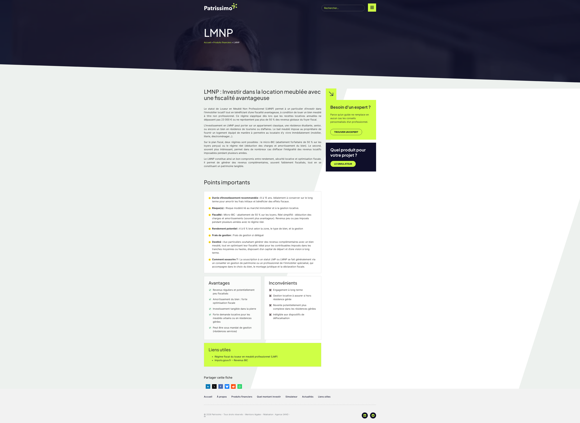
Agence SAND (281, 414)
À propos (222, 396)
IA (205, 416)
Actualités (307, 396)
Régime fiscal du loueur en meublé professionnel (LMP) (246, 356)
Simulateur (291, 396)
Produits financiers (222, 42)
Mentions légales (253, 414)
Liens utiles (324, 396)
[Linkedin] (365, 415)
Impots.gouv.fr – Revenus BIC (231, 360)
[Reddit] (373, 415)
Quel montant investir (269, 396)
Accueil (207, 42)
